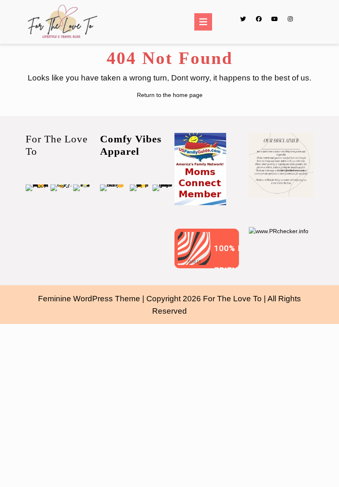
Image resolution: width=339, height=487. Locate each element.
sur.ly (194, 262)
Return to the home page (170, 95)
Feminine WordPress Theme (89, 298)
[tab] (203, 22)
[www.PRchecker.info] (278, 230)
